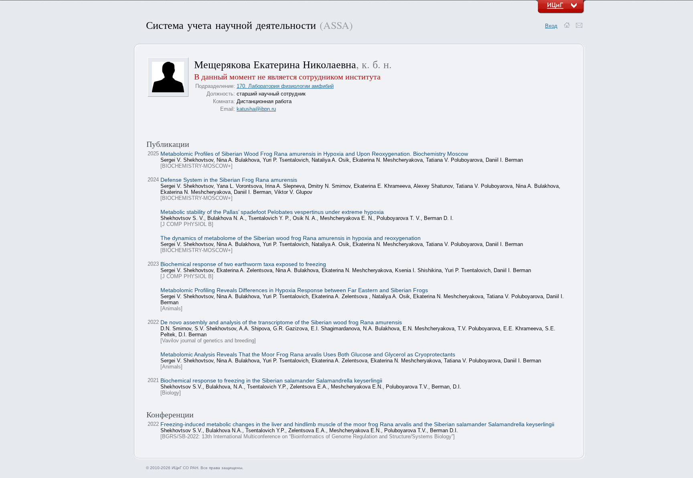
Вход (551, 26)
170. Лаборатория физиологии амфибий (285, 86)
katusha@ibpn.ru (256, 109)
